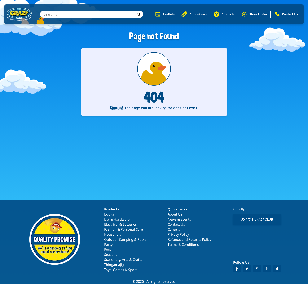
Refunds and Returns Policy (189, 239)
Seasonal (111, 254)
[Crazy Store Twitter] (247, 268)
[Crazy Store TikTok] (277, 268)
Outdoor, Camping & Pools (125, 239)
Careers (174, 229)
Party (108, 244)
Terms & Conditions (183, 244)
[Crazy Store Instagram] (257, 268)
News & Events (179, 219)
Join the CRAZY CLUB (257, 220)
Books (109, 214)
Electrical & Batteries (120, 224)
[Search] (139, 14)
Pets (107, 249)
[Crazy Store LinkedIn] (267, 268)
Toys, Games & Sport (120, 269)
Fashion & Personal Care (123, 229)
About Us (175, 214)
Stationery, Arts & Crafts (123, 259)
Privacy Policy (178, 234)
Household (113, 234)
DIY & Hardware (117, 219)
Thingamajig (114, 264)
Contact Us (176, 224)
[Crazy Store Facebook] (237, 268)
